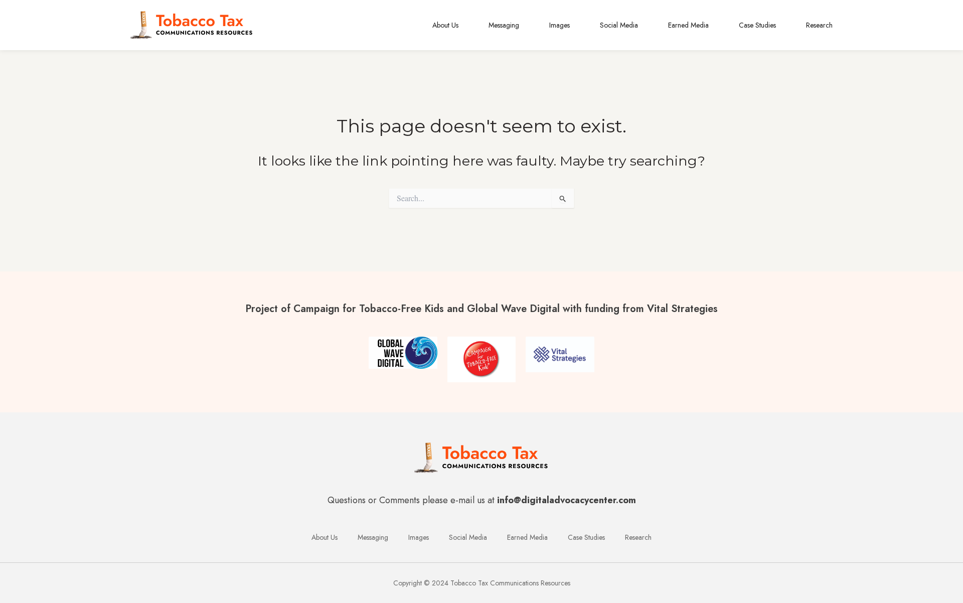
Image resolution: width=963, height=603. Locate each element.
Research (819, 25)
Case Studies (757, 25)
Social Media (619, 25)
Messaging (504, 25)
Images (559, 25)
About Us (445, 25)
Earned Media (688, 25)
